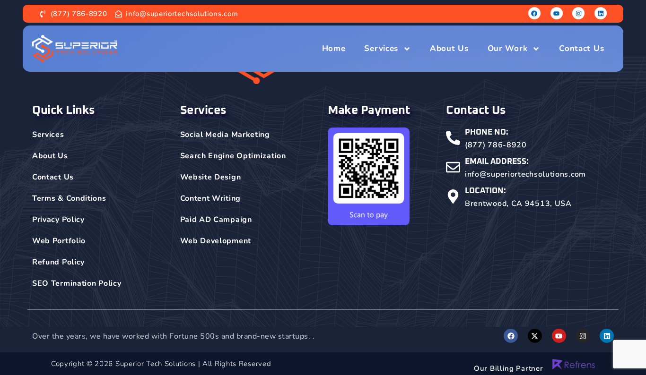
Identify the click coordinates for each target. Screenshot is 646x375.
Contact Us (581, 48)
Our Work (508, 48)
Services (381, 48)
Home (334, 48)
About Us (449, 48)
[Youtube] (556, 13)
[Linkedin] (600, 13)
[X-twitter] (535, 336)
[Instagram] (578, 13)
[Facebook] (534, 13)
